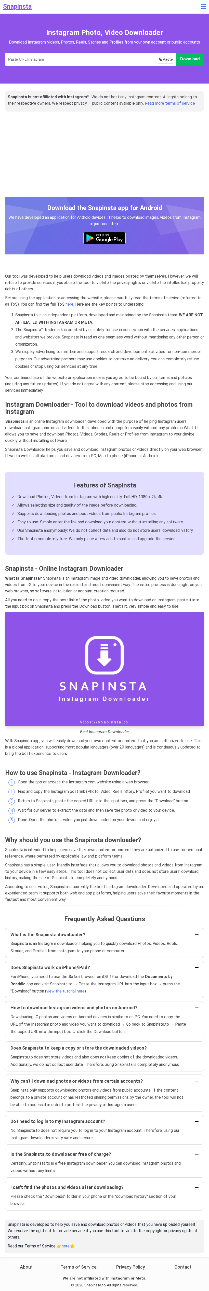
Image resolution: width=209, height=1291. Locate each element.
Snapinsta (17, 6)
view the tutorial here (65, 991)
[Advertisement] (104, 160)
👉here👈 (66, 1246)
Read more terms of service (170, 103)
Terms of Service (78, 1267)
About (26, 1267)
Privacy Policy (130, 1267)
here (69, 304)
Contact (182, 1267)
